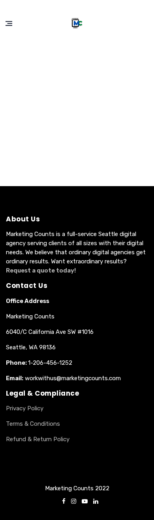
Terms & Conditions (33, 423)
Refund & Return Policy (37, 439)
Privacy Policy (24, 408)
